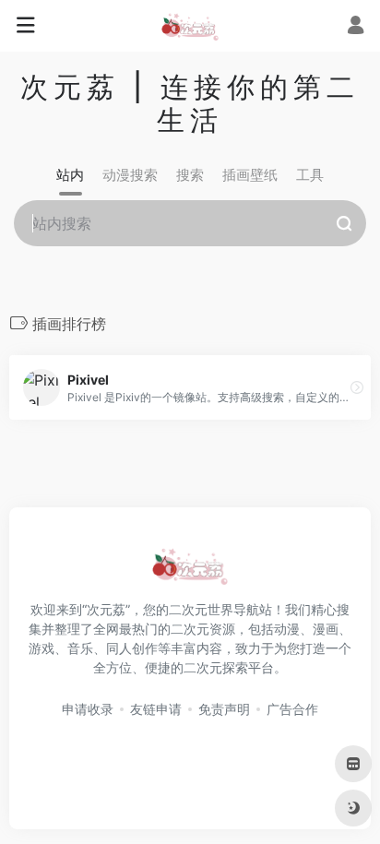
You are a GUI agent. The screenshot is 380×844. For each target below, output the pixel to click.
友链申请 (156, 709)
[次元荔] (189, 25)
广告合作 (292, 709)
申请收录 (87, 709)
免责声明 (224, 709)
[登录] (355, 27)
